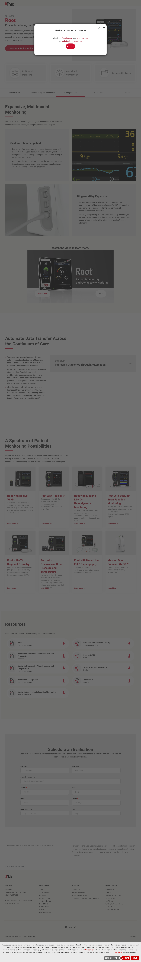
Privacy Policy (90, 950)
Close (99, 27)
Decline (135, 958)
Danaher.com (67, 38)
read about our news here (71, 41)
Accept (125, 958)
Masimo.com (82, 38)
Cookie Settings (112, 958)
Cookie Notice (117, 952)
